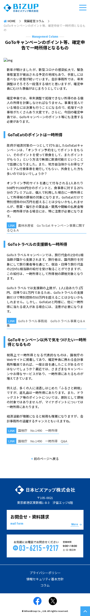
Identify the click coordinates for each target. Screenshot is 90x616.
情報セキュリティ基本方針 (45, 579)
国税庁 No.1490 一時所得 (38, 430)
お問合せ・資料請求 (44, 519)
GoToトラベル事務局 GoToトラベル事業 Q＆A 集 (46, 323)
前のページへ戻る (46, 458)
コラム (45, 585)
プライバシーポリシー (45, 572)
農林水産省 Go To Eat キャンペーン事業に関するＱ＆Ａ (46, 228)
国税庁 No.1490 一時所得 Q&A (42, 441)
